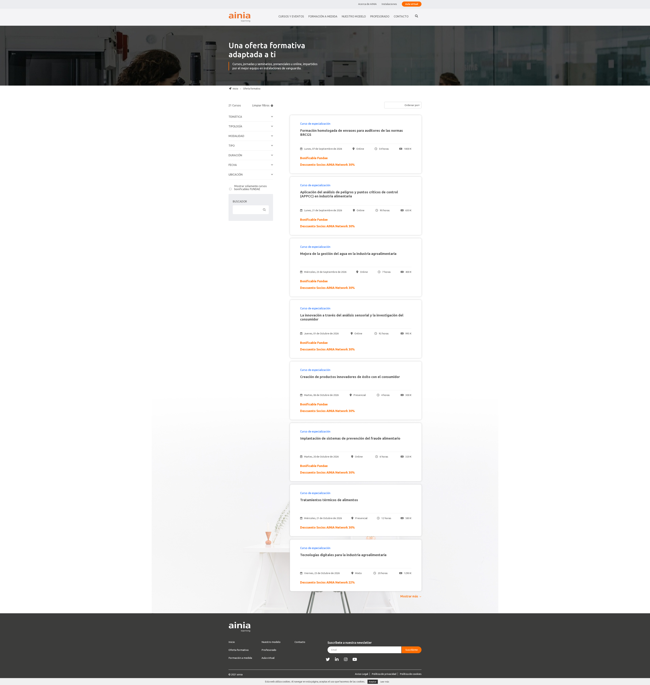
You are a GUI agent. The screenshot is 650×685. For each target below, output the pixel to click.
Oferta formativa (238, 649)
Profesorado (379, 16)
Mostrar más (409, 596)
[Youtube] (355, 659)
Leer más (384, 682)
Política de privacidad (384, 673)
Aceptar (372, 682)
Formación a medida (322, 16)
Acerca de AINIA (367, 4)
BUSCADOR (240, 201)
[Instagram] (346, 659)
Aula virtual (411, 4)
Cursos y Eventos (291, 16)
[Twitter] (328, 659)
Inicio (235, 88)
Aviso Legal (361, 673)
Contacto (401, 16)
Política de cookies (410, 673)
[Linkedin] (337, 659)
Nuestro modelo (354, 16)
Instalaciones (389, 4)
